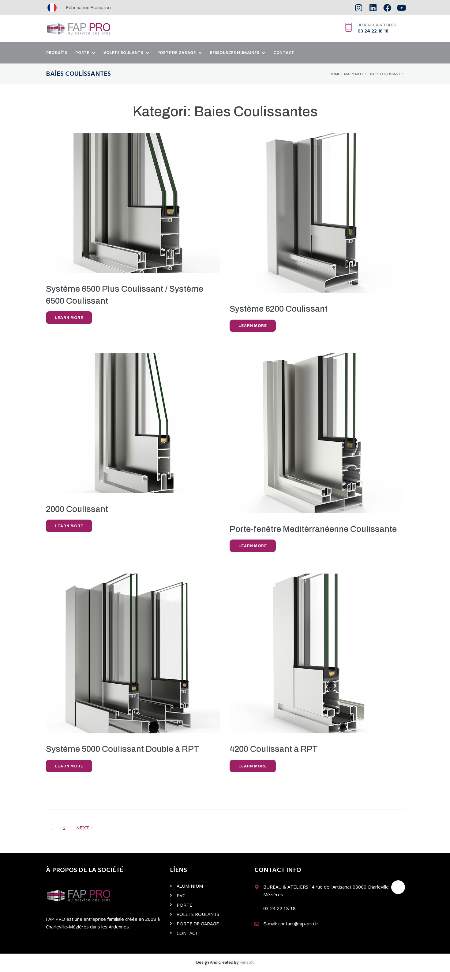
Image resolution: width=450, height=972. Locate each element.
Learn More (69, 318)
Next (83, 826)
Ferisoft (247, 962)
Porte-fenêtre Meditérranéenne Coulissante (313, 529)
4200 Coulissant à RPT (274, 749)
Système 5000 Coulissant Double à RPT (122, 749)
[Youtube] (401, 8)
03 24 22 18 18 (373, 31)
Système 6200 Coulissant (279, 308)
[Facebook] (387, 8)
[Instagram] (358, 8)
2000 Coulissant (77, 509)
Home (335, 73)
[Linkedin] (373, 8)
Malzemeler (355, 73)
